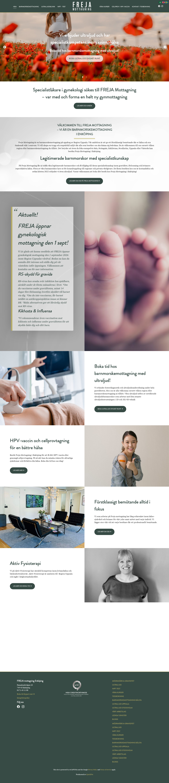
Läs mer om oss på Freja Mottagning (83, 181)
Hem (14, 7)
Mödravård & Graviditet (123, 681)
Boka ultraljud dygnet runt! (110, 409)
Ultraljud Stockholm (122, 708)
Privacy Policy (92, 770)
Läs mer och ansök (84, 106)
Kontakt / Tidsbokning (141, 7)
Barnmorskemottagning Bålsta (127, 700)
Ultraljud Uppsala (120, 704)
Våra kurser (104, 7)
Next (164, 47)
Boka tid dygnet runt (84, 50)
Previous (4, 47)
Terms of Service (105, 770)
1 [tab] (82, 77)
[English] (163, 2)
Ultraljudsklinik (48, 7)
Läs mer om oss (104, 532)
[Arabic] (160, 2)
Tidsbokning (118, 696)
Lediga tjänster (119, 715)
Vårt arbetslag (119, 711)
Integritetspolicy (23, 698)
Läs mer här (18, 470)
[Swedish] (166, 2)
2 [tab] (86, 77)
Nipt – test (61, 7)
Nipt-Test (116, 689)
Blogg (115, 719)
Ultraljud (116, 685)
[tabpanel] (84, 46)
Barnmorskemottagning (29, 7)
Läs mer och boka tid (21, 586)
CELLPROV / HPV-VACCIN (121, 7)
